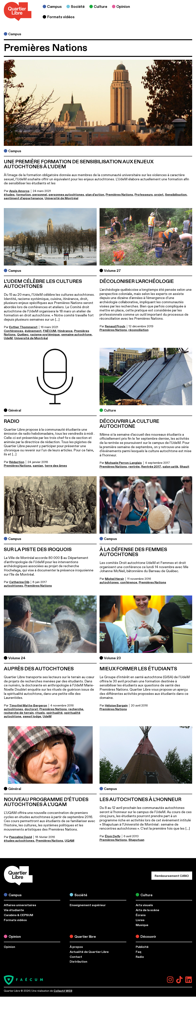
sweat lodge (32, 716)
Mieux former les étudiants (138, 669)
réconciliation (138, 330)
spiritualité (54, 713)
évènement (33, 331)
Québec (23, 335)
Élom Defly (112, 836)
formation (23, 195)
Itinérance (65, 331)
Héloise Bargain (116, 705)
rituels (40, 713)
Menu (183, 12)
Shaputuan (136, 840)
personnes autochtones (66, 195)
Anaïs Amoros (19, 191)
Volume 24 (16, 658)
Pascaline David (20, 837)
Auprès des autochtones (39, 669)
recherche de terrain (19, 713)
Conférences (13, 331)
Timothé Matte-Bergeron (28, 705)
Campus (14, 34)
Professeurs (144, 195)
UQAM (69, 841)
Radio (11, 421)
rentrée (134, 467)
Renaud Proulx (115, 326)
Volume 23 (112, 658)
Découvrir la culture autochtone (129, 423)
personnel (39, 195)
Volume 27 (112, 271)
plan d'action (95, 195)
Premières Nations (119, 195)
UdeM (8, 338)
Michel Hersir (114, 579)
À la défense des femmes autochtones (133, 552)
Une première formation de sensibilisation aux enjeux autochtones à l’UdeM (78, 164)
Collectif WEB (63, 990)
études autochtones (19, 841)
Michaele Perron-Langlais (123, 463)
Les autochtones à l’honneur (140, 799)
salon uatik (170, 467)
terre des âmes (56, 466)
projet (158, 195)
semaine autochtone (76, 335)
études (9, 195)
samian (38, 466)
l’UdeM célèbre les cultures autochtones (43, 283)
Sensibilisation (176, 195)
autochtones (13, 586)
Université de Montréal (61, 198)
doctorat (31, 709)
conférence (128, 582)
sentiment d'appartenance (23, 198)
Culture (110, 410)
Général (14, 410)
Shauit (184, 467)
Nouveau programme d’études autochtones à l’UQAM (46, 802)
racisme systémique (45, 335)
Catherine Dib (19, 582)
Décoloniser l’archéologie (137, 281)
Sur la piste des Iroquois (38, 549)
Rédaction (16, 462)
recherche (75, 709)
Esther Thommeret (23, 327)
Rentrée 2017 (151, 467)
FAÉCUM (49, 331)
